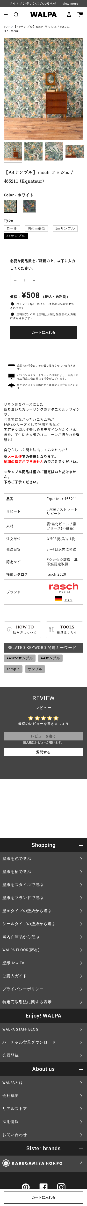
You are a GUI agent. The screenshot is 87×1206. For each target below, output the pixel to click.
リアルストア (14, 1108)
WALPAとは (12, 1082)
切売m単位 (36, 228)
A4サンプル (16, 236)
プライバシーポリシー (23, 989)
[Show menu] (7, 14)
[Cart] (80, 14)
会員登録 (10, 1055)
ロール (12, 228)
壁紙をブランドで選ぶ (23, 897)
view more (70, 3)
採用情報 (10, 1121)
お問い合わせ (14, 1134)
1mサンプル (65, 228)
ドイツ (68, 600)
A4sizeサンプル (20, 657)
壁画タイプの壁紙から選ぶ (27, 910)
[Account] (69, 14)
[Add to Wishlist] (43, 347)
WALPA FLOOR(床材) (21, 950)
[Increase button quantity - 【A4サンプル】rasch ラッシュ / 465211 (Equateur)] (33, 280)
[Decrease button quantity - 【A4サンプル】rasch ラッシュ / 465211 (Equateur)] (16, 280)
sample (13, 668)
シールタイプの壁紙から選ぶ (29, 924)
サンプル (35, 668)
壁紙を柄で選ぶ (16, 871)
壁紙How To (13, 963)
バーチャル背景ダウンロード (29, 1042)
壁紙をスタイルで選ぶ (23, 884)
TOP (7, 27)
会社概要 (10, 1095)
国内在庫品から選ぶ (20, 937)
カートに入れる (43, 332)
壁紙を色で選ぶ (16, 858)
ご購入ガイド (14, 976)
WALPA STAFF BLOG (20, 1029)
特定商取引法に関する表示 (27, 1002)
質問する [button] (43, 752)
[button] (16, 14)
